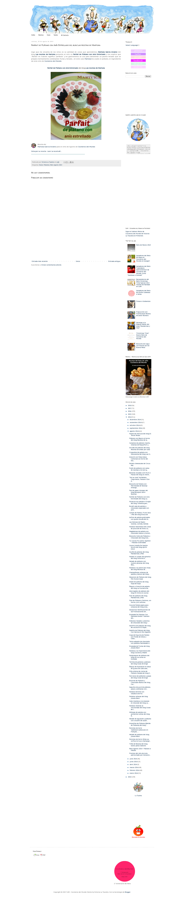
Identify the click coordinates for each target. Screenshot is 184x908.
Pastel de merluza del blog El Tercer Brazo (140, 434)
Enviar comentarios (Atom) (51, 265)
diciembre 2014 (135, 420)
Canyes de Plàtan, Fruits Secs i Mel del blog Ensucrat (140, 513)
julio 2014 (133, 759)
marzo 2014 (134, 767)
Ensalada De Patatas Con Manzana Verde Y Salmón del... (139, 616)
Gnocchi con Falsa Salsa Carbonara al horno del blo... (138, 459)
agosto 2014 (134, 431)
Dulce (48, 35)
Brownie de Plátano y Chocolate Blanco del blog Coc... (139, 682)
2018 (130, 405)
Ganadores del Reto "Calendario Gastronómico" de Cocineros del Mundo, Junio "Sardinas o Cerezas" (139, 270)
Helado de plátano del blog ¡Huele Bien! (139, 735)
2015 (130, 414)
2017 (130, 408)
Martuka (88, 59)
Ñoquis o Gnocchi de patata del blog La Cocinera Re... (139, 587)
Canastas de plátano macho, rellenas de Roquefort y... (139, 444)
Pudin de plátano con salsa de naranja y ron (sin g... (139, 469)
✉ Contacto (64, 35)
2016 (130, 411)
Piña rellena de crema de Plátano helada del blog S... (140, 672)
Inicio (78, 261)
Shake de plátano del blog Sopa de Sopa (138, 583)
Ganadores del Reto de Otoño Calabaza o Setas (143, 292)
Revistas (41, 35)
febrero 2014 (135, 770)
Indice (33, 35)
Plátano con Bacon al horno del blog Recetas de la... (139, 439)
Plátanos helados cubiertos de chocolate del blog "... (139, 622)
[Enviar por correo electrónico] (65, 162)
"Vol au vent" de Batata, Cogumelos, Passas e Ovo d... (139, 479)
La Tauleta (138, 795)
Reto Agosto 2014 (56, 165)
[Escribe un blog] (67, 162)
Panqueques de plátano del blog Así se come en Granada (139, 657)
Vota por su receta (38, 151)
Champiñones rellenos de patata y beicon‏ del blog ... (139, 573)
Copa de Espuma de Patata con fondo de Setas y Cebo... (139, 637)
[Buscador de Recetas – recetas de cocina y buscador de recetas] (138, 838)
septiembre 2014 (136, 428)
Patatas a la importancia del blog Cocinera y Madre (139, 652)
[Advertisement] (76, 242)
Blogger (127, 892)
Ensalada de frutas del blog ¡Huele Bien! (139, 647)
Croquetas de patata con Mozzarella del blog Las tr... (140, 453)
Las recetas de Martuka (45, 54)
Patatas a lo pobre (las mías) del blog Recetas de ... (139, 569)
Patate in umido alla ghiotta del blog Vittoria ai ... (139, 557)
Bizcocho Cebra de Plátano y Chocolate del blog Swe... (139, 537)
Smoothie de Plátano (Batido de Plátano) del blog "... (140, 724)
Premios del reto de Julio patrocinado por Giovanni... (139, 754)
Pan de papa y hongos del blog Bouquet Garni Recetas (138, 492)
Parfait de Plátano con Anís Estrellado (62, 68)
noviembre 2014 (136, 422)
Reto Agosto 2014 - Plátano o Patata (140, 749)
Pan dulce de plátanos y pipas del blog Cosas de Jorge (140, 677)
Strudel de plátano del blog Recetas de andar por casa (139, 448)
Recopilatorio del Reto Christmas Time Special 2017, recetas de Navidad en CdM (143, 282)
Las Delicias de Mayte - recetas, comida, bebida (138, 523)
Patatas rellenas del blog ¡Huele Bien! (138, 697)
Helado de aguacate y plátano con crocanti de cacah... (140, 719)
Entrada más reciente (40, 261)
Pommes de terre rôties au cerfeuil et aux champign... (140, 740)
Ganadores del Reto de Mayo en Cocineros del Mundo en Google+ (143, 258)
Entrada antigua (114, 261)
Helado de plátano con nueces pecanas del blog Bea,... (139, 563)
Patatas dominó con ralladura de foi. (136, 693)
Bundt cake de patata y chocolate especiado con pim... (139, 508)
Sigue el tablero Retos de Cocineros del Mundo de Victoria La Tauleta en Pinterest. (137, 234)
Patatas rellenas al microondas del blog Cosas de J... (140, 707)
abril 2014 (133, 764)
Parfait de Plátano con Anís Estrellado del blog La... (139, 498)
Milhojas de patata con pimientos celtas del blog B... (139, 714)
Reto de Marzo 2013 (143, 245)
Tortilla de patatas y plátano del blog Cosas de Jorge (139, 663)
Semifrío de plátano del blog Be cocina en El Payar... (140, 626)
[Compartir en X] (69, 162)
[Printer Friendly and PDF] (39, 856)
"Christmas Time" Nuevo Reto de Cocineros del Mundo (142, 335)
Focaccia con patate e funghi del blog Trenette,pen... (140, 502)
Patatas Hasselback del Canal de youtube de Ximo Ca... (140, 527)
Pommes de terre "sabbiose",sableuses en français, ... (138, 730)
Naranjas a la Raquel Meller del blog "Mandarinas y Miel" (143, 325)
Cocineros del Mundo (52, 61)
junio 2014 (134, 762)
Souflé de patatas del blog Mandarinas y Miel (139, 553)
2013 (130, 777)
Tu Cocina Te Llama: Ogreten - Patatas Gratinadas (140, 542)
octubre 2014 (135, 425)
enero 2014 (134, 773)
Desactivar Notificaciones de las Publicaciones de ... (139, 611)
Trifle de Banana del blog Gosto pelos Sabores (138, 745)
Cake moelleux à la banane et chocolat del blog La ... (139, 702)
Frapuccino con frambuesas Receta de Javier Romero (143, 313)
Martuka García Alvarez (47, 147)
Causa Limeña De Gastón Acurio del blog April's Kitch (138, 547)
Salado (56, 35)
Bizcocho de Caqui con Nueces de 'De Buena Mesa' (143, 345)
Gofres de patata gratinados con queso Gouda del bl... (139, 518)
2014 (130, 417)
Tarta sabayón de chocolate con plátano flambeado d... (139, 642)
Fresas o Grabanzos (143, 301)
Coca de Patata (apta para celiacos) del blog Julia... (138, 606)
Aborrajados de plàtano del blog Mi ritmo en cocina (139, 592)
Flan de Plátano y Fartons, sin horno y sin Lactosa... (140, 601)
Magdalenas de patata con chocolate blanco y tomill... (140, 532)
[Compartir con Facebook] (71, 162)
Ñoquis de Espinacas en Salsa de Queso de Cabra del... (140, 667)
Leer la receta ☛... (54, 151)
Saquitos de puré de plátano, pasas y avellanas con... (140, 688)
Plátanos (47, 165)
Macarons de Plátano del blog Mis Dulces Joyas (140, 578)
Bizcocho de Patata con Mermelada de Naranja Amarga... (138, 486)
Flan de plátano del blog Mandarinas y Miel (138, 597)
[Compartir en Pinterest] (73, 162)
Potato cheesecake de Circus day (139, 464)
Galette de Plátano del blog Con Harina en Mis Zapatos (140, 631)
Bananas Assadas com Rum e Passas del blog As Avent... (140, 474)
